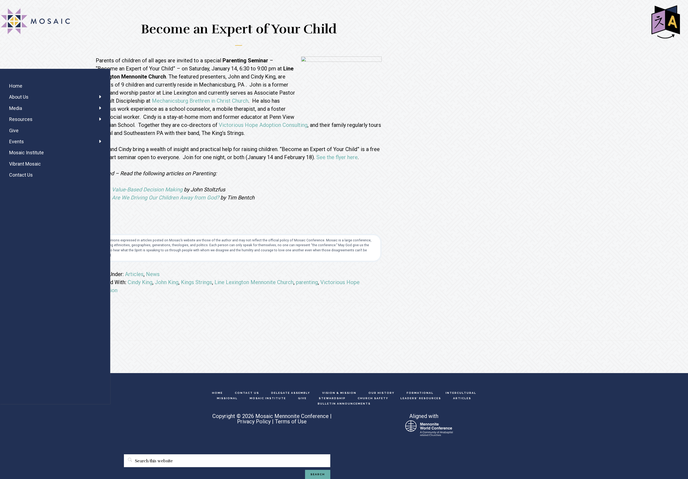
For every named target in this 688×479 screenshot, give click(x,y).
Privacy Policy (254, 421)
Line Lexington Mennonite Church (253, 282)
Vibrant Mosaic (25, 164)
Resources (21, 119)
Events (16, 141)
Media (15, 108)
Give (14, 130)
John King (166, 282)
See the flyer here (337, 157)
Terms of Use (291, 421)
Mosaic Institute (26, 152)
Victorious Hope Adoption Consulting (263, 125)
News (153, 274)
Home (15, 86)
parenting (307, 282)
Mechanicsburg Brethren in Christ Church (200, 101)
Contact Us (21, 175)
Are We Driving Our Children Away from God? (165, 197)
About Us (18, 97)
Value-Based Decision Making (147, 189)
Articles (134, 274)
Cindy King (140, 282)
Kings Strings (196, 282)
